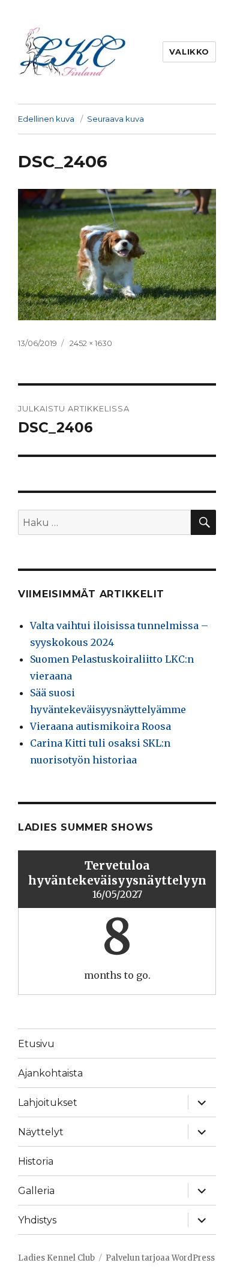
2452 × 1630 (91, 343)
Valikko (189, 51)
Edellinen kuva (46, 119)
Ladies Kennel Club (56, 1258)
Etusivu (36, 1044)
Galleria (36, 1190)
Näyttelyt (41, 1132)
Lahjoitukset (47, 1102)
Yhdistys (37, 1220)
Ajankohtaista (50, 1073)
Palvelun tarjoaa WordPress (160, 1258)
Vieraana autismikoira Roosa (100, 726)
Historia (35, 1161)
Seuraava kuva (115, 119)
